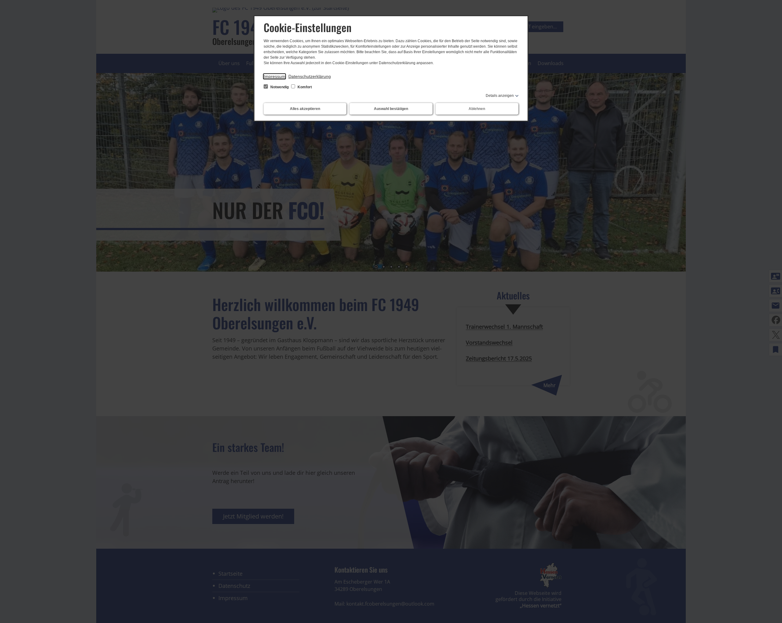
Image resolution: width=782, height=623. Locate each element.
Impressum (274, 76)
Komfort (304, 87)
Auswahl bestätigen (391, 109)
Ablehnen (477, 109)
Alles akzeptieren (305, 109)
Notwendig (279, 87)
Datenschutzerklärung (309, 76)
